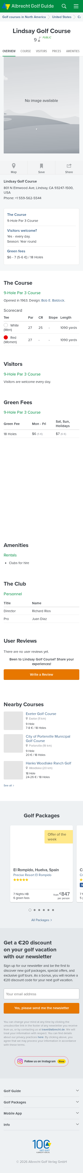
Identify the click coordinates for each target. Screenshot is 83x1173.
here (41, 1037)
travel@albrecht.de (53, 1029)
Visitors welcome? (22, 230)
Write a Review (41, 674)
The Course (16, 214)
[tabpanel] (41, 865)
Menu (76, 6)
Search (64, 6)
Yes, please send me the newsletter (41, 1007)
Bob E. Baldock (52, 300)
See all (8, 785)
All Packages (40, 920)
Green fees (16, 251)
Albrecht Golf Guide (33, 6)
